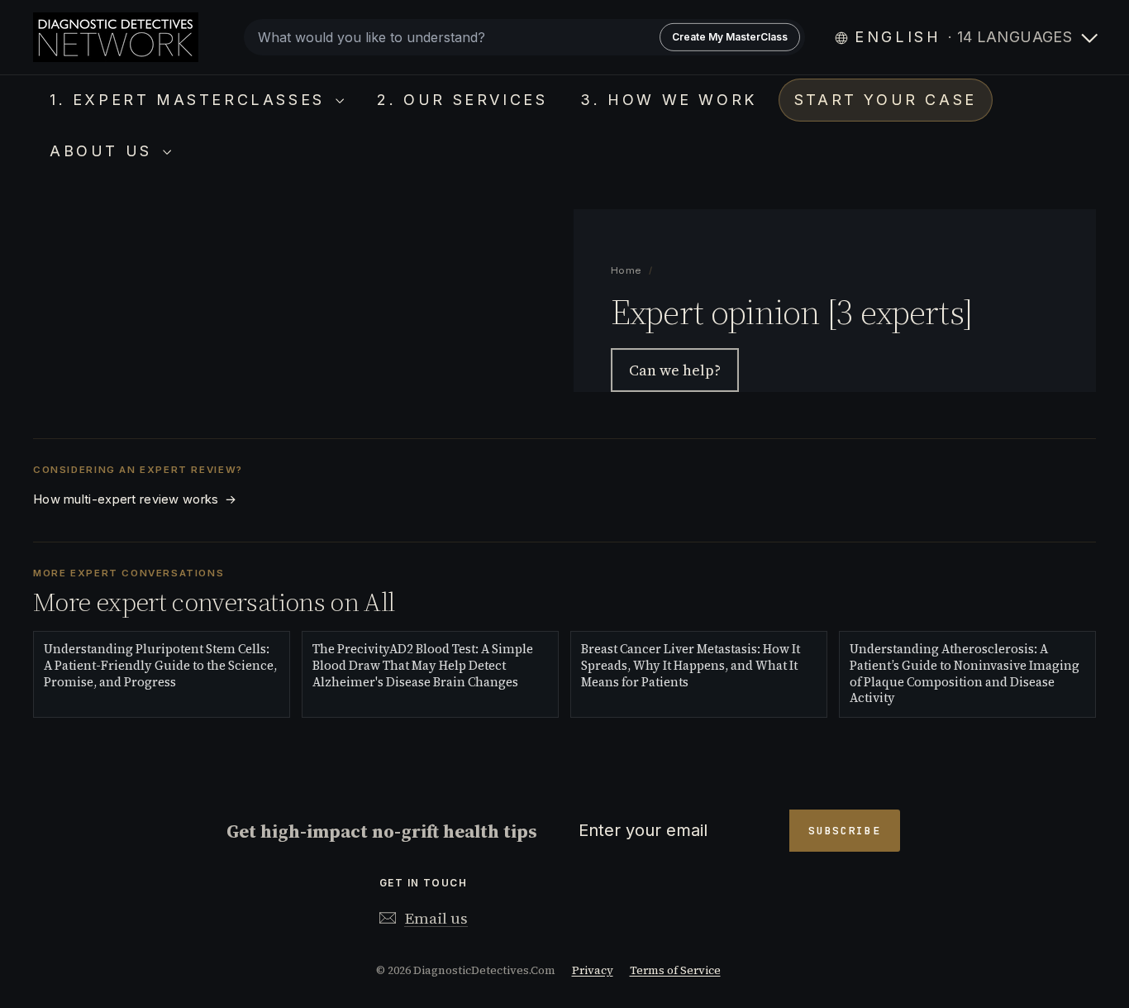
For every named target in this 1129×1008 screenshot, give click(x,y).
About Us (104, 151)
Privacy (592, 970)
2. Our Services (462, 99)
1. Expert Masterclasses (190, 99)
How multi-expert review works (134, 499)
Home (627, 270)
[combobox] (524, 37)
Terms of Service (675, 970)
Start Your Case (885, 99)
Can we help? (675, 370)
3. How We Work (668, 99)
